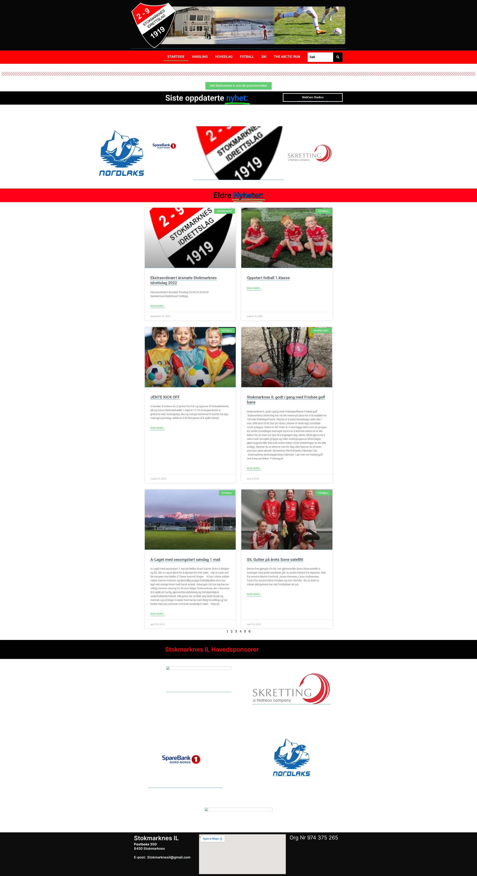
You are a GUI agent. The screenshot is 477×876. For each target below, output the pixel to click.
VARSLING (200, 57)
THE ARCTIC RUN (287, 57)
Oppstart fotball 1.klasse (268, 278)
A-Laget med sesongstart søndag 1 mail (185, 559)
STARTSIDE (175, 57)
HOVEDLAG (224, 57)
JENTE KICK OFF (165, 397)
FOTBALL (247, 57)
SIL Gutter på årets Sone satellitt (275, 559)
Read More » (157, 306)
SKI (263, 57)
